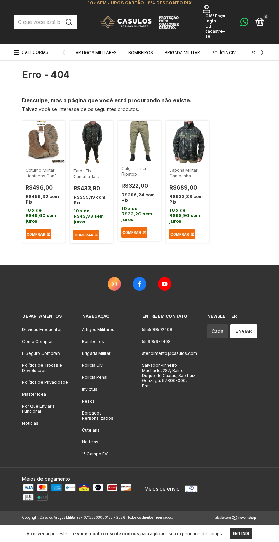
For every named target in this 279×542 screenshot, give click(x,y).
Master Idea (34, 394)
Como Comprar (37, 341)
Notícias (30, 423)
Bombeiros (140, 52)
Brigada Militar (182, 52)
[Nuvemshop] (235, 518)
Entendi (241, 533)
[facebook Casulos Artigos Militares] (139, 284)
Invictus (89, 389)
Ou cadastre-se (215, 31)
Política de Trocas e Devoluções (42, 368)
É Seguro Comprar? (41, 353)
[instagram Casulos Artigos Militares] (114, 284)
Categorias (35, 52)
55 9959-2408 (156, 341)
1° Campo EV (95, 453)
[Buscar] (68, 22)
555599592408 (157, 329)
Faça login (215, 18)
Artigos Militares (96, 52)
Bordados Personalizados (97, 415)
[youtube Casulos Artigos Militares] (164, 284)
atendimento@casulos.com (169, 353)
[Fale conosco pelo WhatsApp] (244, 23)
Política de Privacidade (45, 382)
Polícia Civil (225, 52)
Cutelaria (91, 430)
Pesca (88, 401)
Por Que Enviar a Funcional (38, 409)
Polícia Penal (95, 377)
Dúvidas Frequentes (42, 329)
